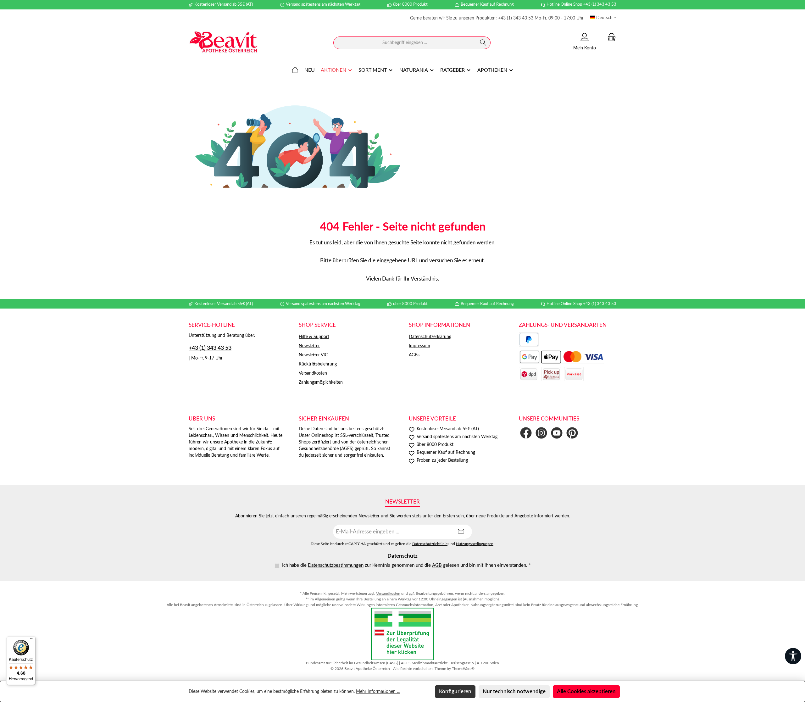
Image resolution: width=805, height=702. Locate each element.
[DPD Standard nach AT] (528, 374)
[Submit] (461, 532)
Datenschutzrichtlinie (429, 544)
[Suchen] (483, 42)
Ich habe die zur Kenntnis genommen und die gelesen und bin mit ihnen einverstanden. (406, 565)
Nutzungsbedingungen (474, 544)
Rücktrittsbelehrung (318, 364)
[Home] (295, 70)
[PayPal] (529, 339)
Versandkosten (313, 373)
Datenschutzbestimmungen (336, 565)
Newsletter (309, 346)
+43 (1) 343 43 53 (515, 18)
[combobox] (404, 42)
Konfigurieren (455, 691)
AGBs (414, 355)
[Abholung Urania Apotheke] (551, 374)
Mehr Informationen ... (378, 691)
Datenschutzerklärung (430, 337)
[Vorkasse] (574, 374)
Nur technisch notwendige (514, 691)
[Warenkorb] (609, 37)
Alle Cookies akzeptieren (586, 691)
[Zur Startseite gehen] (223, 43)
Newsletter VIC (313, 355)
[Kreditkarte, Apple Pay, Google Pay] (561, 357)
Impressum (419, 346)
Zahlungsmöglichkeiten (321, 382)
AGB (437, 565)
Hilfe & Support (314, 337)
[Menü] (32, 640)
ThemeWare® (463, 669)
